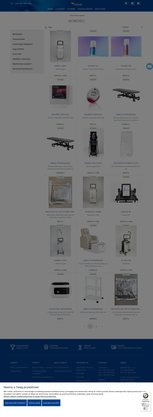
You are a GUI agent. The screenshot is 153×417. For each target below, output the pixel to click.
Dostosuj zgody (34, 403)
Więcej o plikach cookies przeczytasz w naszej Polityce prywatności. (30, 396)
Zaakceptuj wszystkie (51, 403)
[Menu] (149, 393)
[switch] (145, 408)
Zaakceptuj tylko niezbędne (15, 403)
